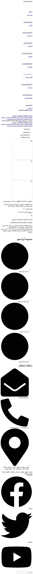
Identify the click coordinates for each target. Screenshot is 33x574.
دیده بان (22, 117)
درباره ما (29, 119)
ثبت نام (26, 4)
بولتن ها (17, 117)
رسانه (3, 117)
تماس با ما (24, 119)
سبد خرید (17, 119)
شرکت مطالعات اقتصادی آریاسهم (22, 115)
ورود (31, 4)
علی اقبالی (21, 121)
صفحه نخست (28, 117)
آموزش (8, 117)
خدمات (12, 117)
